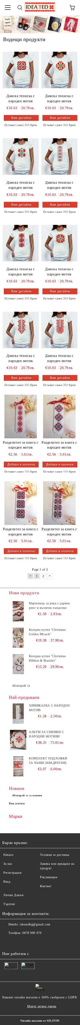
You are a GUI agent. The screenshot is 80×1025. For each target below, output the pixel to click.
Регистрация (12, 872)
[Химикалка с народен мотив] (18, 713)
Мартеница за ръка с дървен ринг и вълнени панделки (49, 605)
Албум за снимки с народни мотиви (46, 734)
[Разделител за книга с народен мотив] (21, 416)
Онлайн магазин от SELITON (40, 1020)
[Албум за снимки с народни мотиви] (18, 740)
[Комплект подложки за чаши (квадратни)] (18, 766)
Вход (6, 881)
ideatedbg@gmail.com (35, 924)
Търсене (9, 904)
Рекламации (49, 877)
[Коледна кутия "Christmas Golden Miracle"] (18, 638)
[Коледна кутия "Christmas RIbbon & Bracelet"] (18, 664)
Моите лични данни (41, 1006)
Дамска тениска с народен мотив (20, 98)
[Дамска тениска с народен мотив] (21, 70)
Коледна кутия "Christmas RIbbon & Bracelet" (47, 658)
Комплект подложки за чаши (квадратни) (48, 761)
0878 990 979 (31, 933)
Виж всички (17, 803)
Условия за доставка (54, 855)
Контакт (46, 886)
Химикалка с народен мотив (49, 708)
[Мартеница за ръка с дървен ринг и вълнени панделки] (18, 611)
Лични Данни (13, 895)
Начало (8, 855)
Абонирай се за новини (27, 795)
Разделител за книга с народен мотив (20, 445)
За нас (7, 863)
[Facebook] (8, 942)
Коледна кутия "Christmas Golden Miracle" (47, 632)
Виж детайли (21, 117)
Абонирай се (21, 685)
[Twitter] (17, 942)
